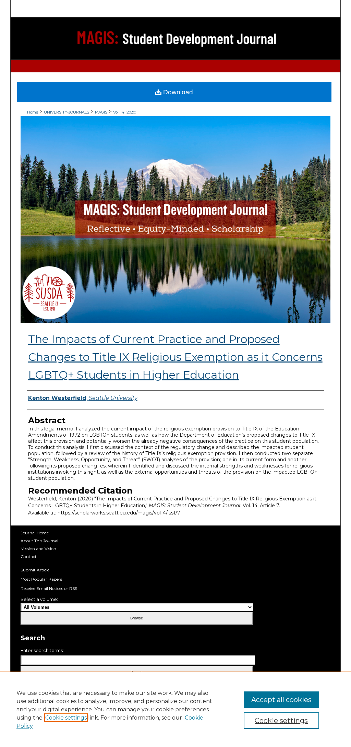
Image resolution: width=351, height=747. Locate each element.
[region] (175, 709)
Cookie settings (66, 717)
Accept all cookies (281, 700)
